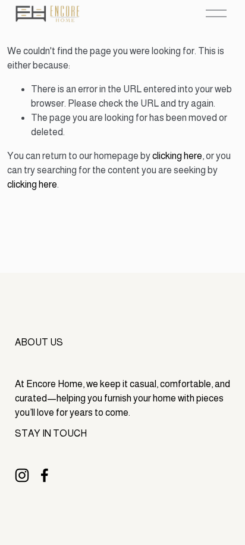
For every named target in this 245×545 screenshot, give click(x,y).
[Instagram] (22, 475)
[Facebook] (44, 475)
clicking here (177, 156)
